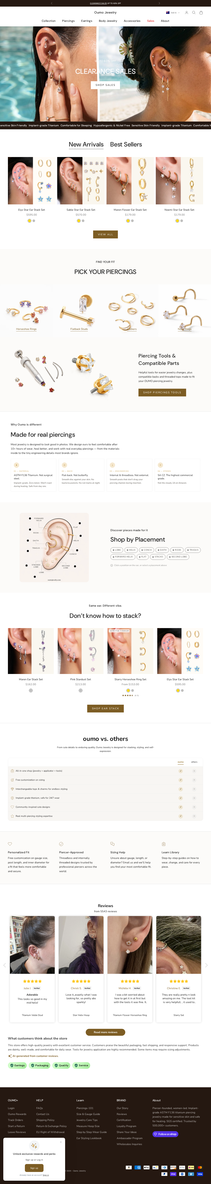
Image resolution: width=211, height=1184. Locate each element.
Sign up (137, 610)
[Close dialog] (165, 553)
